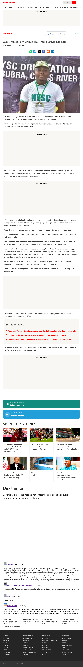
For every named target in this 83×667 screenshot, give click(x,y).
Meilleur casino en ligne (31, 623)
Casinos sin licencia (11, 627)
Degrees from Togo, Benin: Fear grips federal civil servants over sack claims (40, 339)
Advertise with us (30, 619)
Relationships (47, 650)
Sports (55, 8)
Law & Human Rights (49, 640)
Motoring (45, 645)
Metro (38, 8)
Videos (64, 648)
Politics (29, 8)
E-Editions (20, 8)
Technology (66, 638)
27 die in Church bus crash (39, 473)
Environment (27, 638)
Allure (5, 636)
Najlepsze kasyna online (49, 623)
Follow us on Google (57, 34)
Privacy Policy (68, 619)
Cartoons (65, 643)
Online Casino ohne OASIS (11, 623)
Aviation (6, 638)
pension (25, 655)
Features (26, 640)
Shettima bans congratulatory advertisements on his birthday (66, 476)
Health (25, 645)
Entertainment (28, 636)
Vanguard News (9, 3)
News (11, 8)
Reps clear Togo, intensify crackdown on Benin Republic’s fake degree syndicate (42, 331)
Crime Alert (7, 645)
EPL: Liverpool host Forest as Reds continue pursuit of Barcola (41, 446)
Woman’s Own (67, 652)
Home (5, 8)
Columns (74, 8)
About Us (7, 619)
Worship (65, 655)
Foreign (25, 643)
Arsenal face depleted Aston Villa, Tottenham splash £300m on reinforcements (14, 448)
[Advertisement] (41, 148)
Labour (45, 638)
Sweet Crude (66, 636)
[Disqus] (41, 532)
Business (46, 8)
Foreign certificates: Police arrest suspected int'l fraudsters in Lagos (37, 335)
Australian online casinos (70, 623)
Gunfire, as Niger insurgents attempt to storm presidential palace (68, 446)
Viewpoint (65, 650)
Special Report (47, 652)
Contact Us (47, 619)
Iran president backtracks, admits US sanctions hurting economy (13, 476)
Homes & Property (29, 648)
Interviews (46, 636)
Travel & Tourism (68, 645)
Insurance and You (29, 652)
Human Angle (27, 650)
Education (8, 34)
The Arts (65, 640)
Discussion (6, 650)
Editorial (64, 8)
